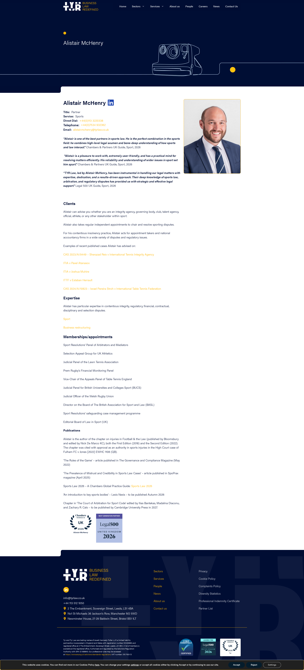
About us (175, 6)
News (216, 6)
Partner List (206, 608)
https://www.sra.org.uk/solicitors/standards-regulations (88, 654)
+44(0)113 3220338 (91, 120)
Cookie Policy (207, 579)
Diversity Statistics (210, 593)
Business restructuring (76, 327)
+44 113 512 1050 (73, 603)
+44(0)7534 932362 (93, 125)
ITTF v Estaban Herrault (77, 280)
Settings (272, 664)
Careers (203, 6)
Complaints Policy (210, 586)
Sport (66, 319)
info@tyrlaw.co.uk (74, 598)
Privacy (203, 571)
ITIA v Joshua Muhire (76, 271)
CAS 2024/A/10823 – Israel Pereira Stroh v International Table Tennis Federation (112, 288)
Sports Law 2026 (141, 486)
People (189, 6)
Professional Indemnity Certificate (219, 601)
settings (135, 665)
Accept (236, 664)
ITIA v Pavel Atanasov (76, 263)
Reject (254, 664)
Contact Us (231, 6)
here (97, 664)
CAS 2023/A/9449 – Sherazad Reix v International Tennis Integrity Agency (108, 254)
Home (122, 6)
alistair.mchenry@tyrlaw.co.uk (91, 129)
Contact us (160, 608)
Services (155, 6)
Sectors (136, 6)
